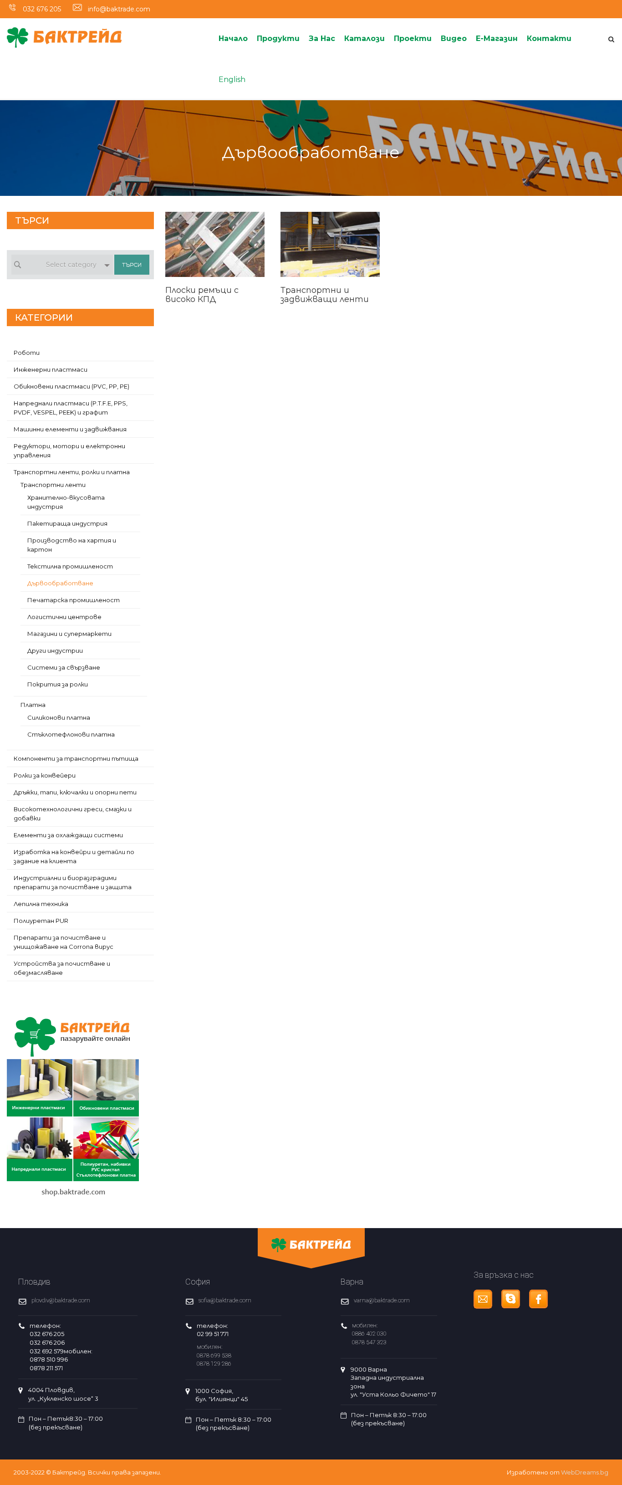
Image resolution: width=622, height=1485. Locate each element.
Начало (233, 38)
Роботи (27, 352)
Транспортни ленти (53, 484)
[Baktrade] (64, 32)
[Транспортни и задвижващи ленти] (330, 236)
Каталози (364, 38)
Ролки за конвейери (45, 775)
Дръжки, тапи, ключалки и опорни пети (75, 792)
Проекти (413, 38)
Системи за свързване (63, 667)
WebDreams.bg (584, 1472)
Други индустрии (55, 650)
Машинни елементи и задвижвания (70, 429)
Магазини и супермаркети (69, 633)
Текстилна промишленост (70, 566)
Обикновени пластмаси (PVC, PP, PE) (71, 386)
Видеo (454, 38)
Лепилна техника (41, 903)
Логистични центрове (64, 616)
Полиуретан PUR (41, 920)
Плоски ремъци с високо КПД (202, 294)
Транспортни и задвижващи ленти (324, 294)
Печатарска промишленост (73, 600)
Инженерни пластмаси (50, 369)
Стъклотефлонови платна (71, 734)
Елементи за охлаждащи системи (68, 835)
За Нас (322, 38)
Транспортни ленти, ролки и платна (72, 472)
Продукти (278, 38)
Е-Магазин (497, 38)
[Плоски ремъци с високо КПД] (215, 236)
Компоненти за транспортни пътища (76, 758)
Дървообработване (60, 583)
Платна (33, 704)
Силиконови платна (58, 717)
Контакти (549, 38)
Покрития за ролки (57, 684)
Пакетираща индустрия (67, 523)
